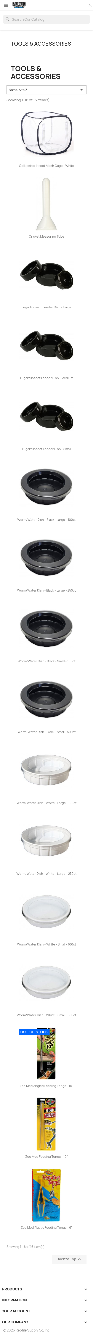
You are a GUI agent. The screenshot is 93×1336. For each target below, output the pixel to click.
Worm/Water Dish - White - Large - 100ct (47, 803)
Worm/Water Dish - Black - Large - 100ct (46, 520)
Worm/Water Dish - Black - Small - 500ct (47, 732)
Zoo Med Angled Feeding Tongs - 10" (46, 1086)
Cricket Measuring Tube (46, 236)
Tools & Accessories (41, 43)
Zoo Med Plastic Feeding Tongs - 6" (46, 1227)
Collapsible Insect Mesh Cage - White (46, 166)
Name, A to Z (46, 89)
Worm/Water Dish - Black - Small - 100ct (46, 661)
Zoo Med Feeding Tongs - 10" (46, 1157)
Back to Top (69, 1259)
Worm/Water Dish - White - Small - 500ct (46, 1015)
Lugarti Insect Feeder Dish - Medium (46, 378)
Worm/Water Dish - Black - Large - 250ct (46, 590)
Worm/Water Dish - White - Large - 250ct (46, 874)
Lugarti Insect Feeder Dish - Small (46, 449)
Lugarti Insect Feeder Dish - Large (46, 307)
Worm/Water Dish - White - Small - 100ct (46, 944)
